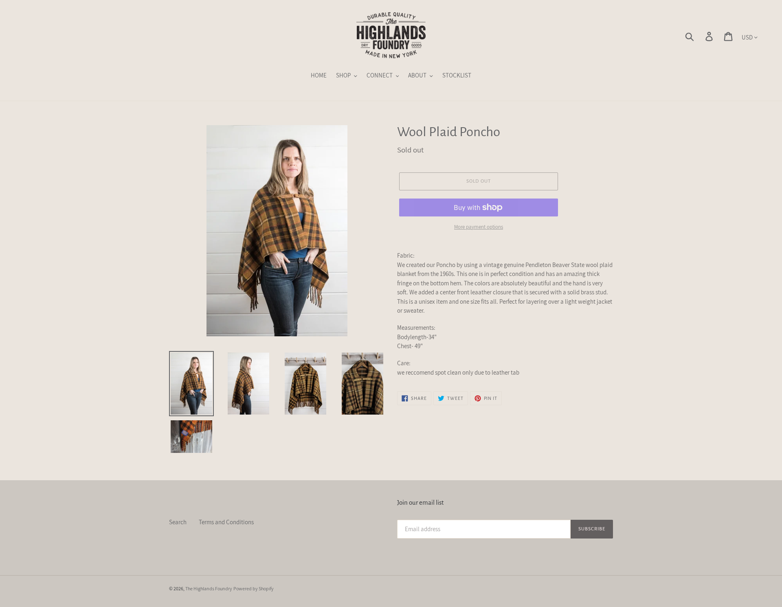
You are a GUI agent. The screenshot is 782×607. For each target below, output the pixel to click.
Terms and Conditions (226, 522)
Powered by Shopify (253, 588)
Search (178, 522)
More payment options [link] (478, 226)
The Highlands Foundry (208, 588)
